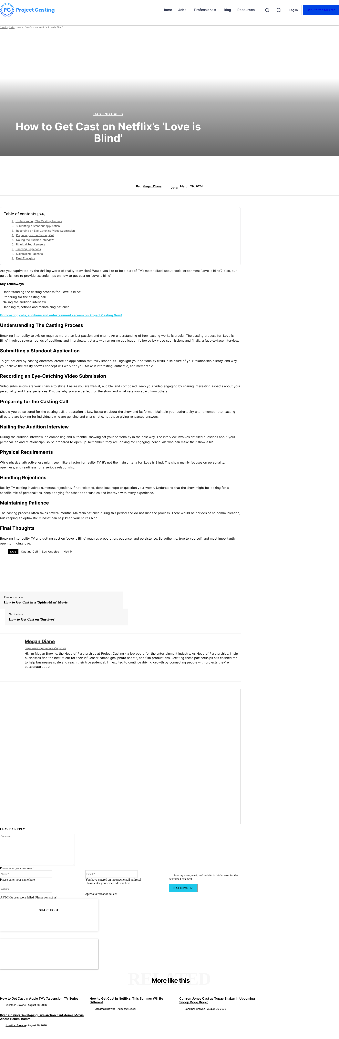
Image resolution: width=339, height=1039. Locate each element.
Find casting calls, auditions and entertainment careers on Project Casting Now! (61, 315)
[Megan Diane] (9, 657)
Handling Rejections (28, 249)
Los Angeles (50, 551)
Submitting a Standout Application (38, 226)
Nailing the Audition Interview (35, 239)
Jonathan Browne (16, 1004)
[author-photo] (2, 1004)
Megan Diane (152, 186)
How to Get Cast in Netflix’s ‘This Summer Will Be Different (126, 1000)
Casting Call (29, 551)
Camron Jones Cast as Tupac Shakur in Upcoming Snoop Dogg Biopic (217, 1000)
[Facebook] (13, 920)
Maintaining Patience (29, 253)
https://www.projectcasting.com (45, 648)
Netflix (68, 551)
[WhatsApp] (56, 920)
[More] (84, 920)
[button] (267, 10)
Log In (293, 10)
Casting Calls (7, 27)
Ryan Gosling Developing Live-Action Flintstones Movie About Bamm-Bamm (42, 1017)
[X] (27, 920)
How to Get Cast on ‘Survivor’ (32, 619)
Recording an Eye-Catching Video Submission (45, 230)
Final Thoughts (25, 258)
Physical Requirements (30, 244)
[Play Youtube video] (120, 757)
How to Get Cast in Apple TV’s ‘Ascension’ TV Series (39, 998)
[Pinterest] (42, 920)
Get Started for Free (321, 10)
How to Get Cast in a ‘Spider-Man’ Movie (35, 602)
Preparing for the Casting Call (35, 235)
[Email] (70, 920)
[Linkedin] (26, 673)
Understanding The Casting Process (38, 221)
